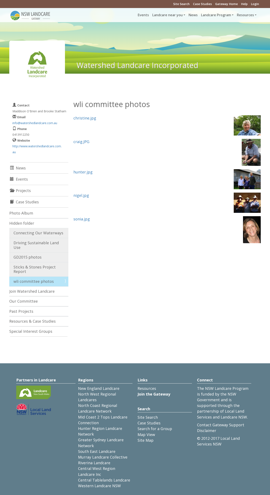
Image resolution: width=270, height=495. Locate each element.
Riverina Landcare (94, 462)
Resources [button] (245, 15)
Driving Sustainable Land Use (36, 245)
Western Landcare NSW (99, 485)
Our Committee (23, 301)
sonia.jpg (81, 218)
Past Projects (21, 311)
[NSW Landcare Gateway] (30, 15)
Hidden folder (21, 223)
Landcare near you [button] (167, 15)
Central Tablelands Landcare (104, 480)
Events (143, 15)
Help (244, 4)
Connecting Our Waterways (38, 232)
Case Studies (202, 4)
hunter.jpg (83, 171)
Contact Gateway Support (220, 424)
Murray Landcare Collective (102, 457)
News (193, 15)
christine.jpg (84, 118)
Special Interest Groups (30, 331)
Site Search (181, 4)
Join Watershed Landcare (32, 291)
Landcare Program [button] (216, 15)
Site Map (146, 440)
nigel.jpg (81, 195)
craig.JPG (81, 141)
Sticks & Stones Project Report (35, 269)
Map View (146, 434)
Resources (147, 388)
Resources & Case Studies (32, 321)
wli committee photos (34, 281)
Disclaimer (206, 430)
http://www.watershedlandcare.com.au (37, 149)
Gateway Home (226, 4)
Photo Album (21, 213)
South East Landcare (96, 451)
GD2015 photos (28, 257)
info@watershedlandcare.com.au (34, 123)
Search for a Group (155, 428)
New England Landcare (98, 388)
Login (255, 4)
